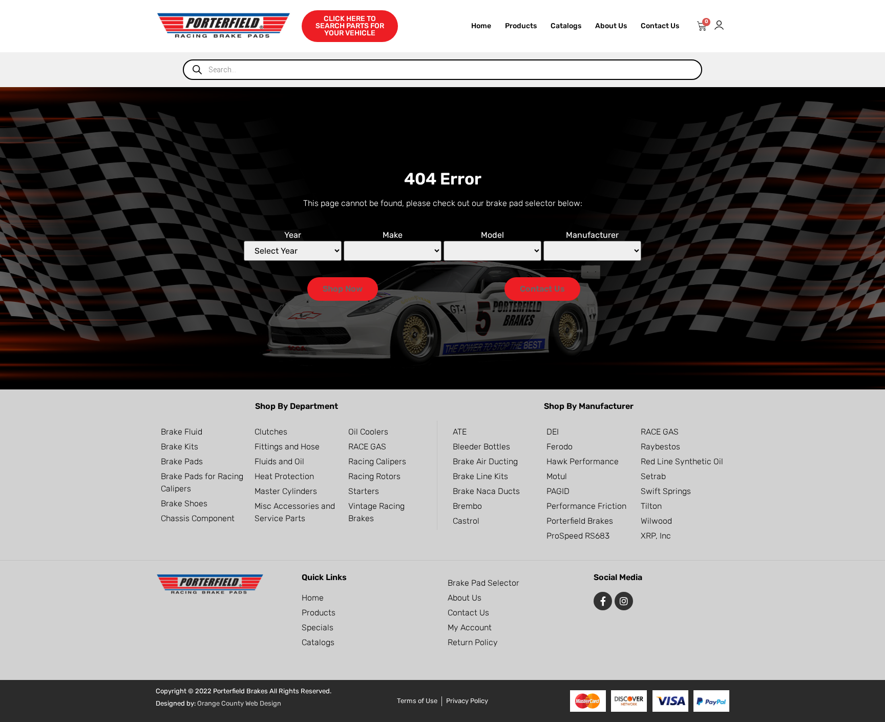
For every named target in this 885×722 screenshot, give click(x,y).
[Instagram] (624, 601)
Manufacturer (592, 235)
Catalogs (566, 26)
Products (521, 26)
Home (481, 26)
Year (292, 235)
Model (492, 235)
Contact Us (660, 26)
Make (393, 235)
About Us (611, 26)
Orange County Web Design (239, 703)
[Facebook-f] (603, 601)
